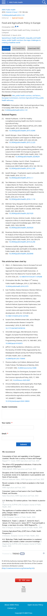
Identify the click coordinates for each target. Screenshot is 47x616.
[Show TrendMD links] (44, 553)
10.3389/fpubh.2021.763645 (15, 358)
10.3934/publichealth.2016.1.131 (13, 15)
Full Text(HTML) (19, 48)
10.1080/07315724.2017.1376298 (30, 277)
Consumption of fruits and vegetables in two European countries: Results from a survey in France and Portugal (21, 457)
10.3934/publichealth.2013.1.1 (21, 178)
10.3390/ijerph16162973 (14, 343)
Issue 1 (15, 12)
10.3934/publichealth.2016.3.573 (17, 286)
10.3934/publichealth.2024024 (27, 156)
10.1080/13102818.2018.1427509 (17, 316)
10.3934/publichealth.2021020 (21, 213)
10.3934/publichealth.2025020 (21, 227)
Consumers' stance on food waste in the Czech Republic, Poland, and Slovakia (22, 492)
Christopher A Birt (8, 27)
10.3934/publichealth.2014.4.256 (22, 242)
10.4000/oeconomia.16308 (27, 368)
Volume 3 (9, 12)
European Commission (10, 98)
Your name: (7, 423)
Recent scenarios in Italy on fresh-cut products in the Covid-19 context (23, 484)
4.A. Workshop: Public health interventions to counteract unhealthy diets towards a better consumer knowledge (22, 540)
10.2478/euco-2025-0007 (21, 380)
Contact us (11, 608)
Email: (5, 434)
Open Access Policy (35, 605)
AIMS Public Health (8, 10)
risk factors (36, 95)
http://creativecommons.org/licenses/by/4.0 (18, 568)
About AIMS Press (12, 605)
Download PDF (34, 48)
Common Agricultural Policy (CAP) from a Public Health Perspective (21, 532)
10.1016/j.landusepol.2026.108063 (17, 401)
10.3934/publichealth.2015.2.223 (22, 142)
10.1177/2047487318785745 (15, 328)
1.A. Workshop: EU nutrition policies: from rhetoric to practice (23, 501)
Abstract (6, 48)
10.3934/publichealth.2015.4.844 (22, 130)
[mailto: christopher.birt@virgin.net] (17, 26)
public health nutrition (24, 95)
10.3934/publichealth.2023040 (21, 253)
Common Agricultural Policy (29, 98)
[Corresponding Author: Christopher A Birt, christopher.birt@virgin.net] (15, 26)
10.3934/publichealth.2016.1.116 (22, 199)
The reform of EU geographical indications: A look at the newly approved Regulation (21, 466)
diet (13, 95)
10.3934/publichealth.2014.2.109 (22, 168)
